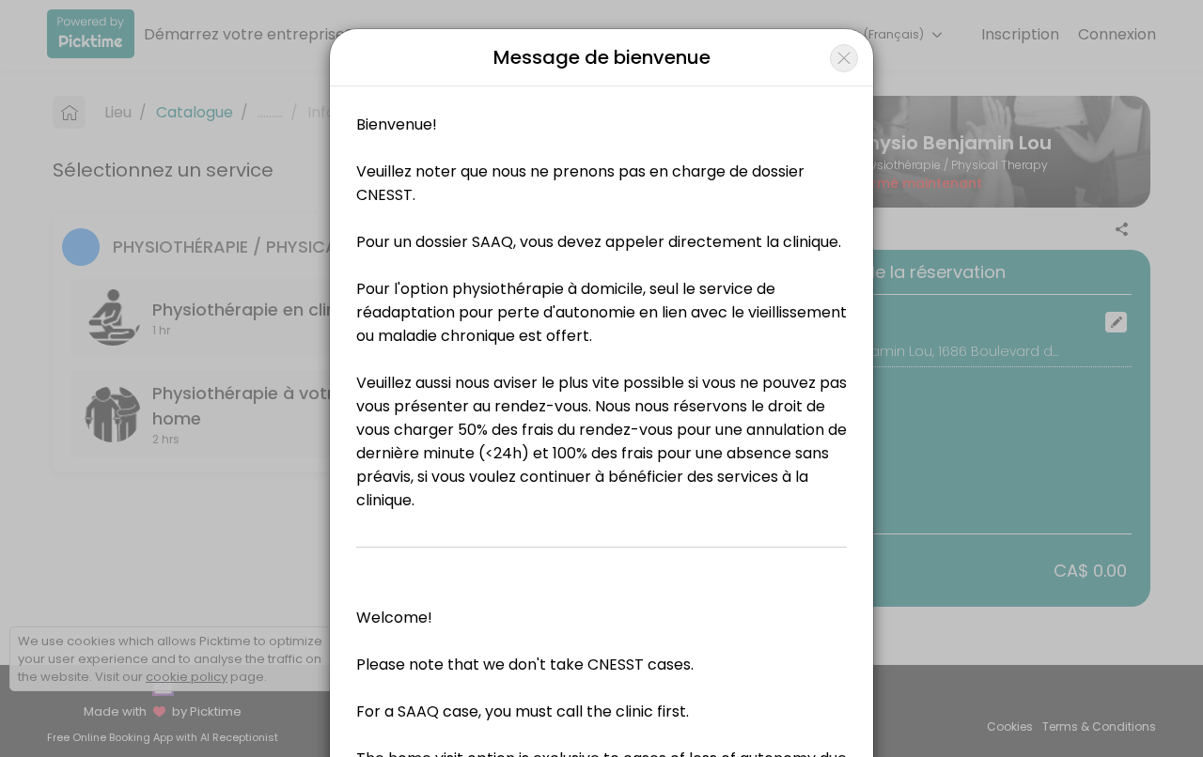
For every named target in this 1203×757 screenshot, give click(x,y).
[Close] (844, 58)
